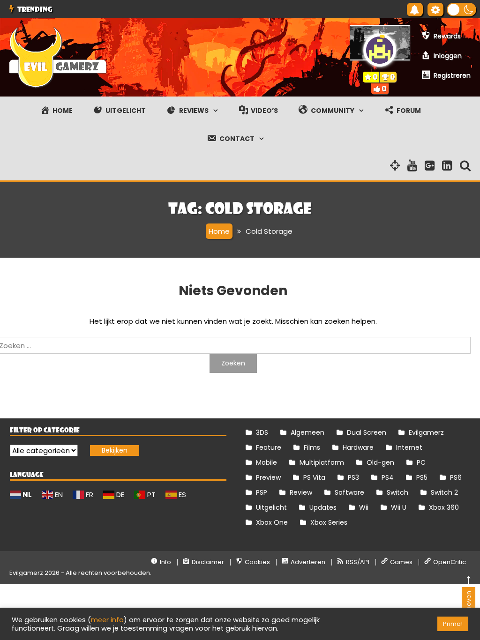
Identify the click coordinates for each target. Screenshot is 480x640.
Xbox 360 (444, 507)
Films (312, 447)
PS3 (353, 477)
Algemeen (307, 432)
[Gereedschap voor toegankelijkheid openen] (435, 9)
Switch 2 (444, 492)
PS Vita (314, 477)
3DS (262, 432)
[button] (461, 9)
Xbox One (272, 522)
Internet (409, 447)
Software (349, 492)
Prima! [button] (453, 623)
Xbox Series (328, 522)
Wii (363, 507)
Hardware (358, 447)
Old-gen (380, 462)
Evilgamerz (426, 432)
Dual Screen (366, 432)
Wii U (398, 507)
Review (301, 492)
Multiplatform (322, 462)
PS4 (388, 477)
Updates (323, 507)
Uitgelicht (271, 507)
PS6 (456, 477)
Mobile (266, 462)
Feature (268, 447)
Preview (268, 477)
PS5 (422, 477)
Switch (397, 492)
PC (421, 462)
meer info (107, 620)
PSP (261, 492)
